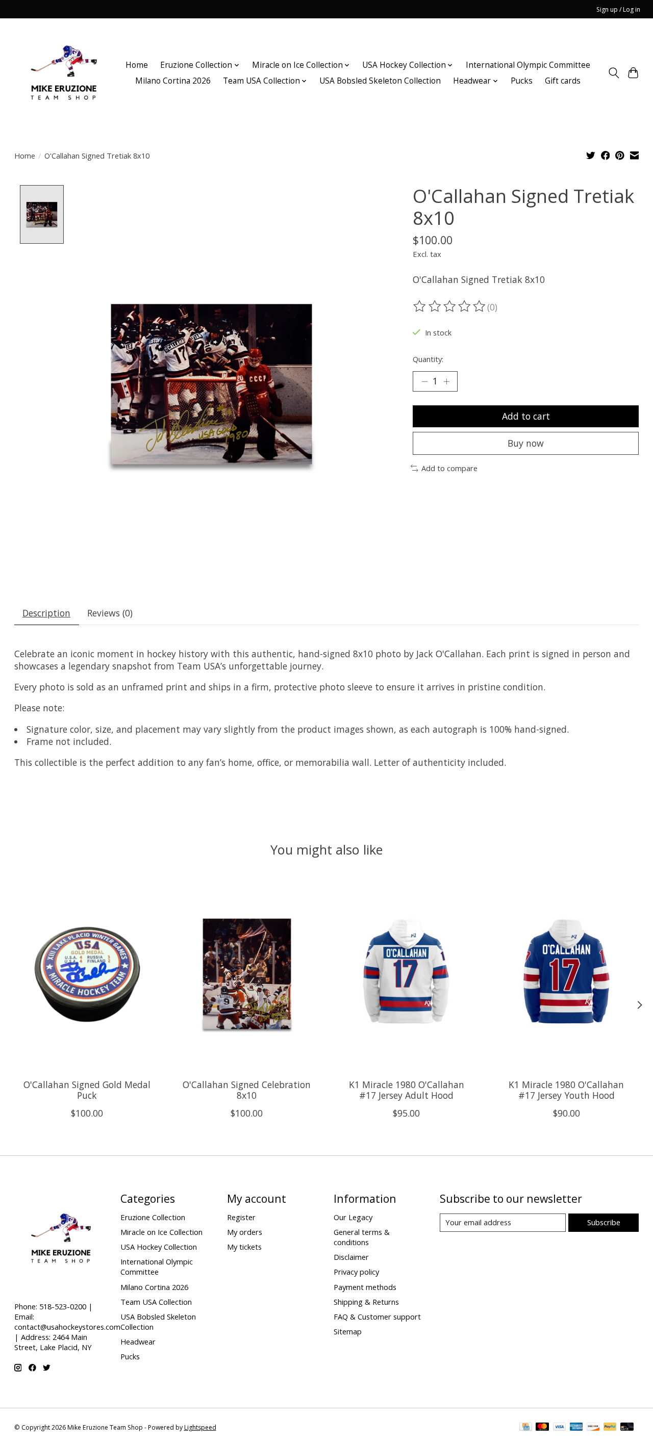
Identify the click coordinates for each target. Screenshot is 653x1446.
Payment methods (365, 1287)
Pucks (522, 80)
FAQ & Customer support (377, 1316)
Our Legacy (353, 1217)
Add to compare (449, 468)
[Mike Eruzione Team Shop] (63, 73)
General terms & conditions (362, 1237)
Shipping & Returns (366, 1302)
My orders (244, 1232)
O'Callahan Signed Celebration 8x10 (247, 1089)
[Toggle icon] (613, 73)
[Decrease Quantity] (424, 381)
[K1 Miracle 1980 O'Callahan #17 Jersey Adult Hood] (407, 974)
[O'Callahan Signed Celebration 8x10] (247, 974)
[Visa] (559, 1428)
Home (136, 65)
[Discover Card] (593, 1428)
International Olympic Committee (528, 65)
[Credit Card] (525, 1428)
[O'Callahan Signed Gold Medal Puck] (87, 974)
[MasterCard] (542, 1428)
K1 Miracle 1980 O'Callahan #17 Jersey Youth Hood (566, 1089)
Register (241, 1217)
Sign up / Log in (618, 9)
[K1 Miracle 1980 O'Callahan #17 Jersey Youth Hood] (566, 974)
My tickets (244, 1247)
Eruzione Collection (152, 1217)
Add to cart (526, 416)
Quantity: (428, 359)
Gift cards (563, 80)
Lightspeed (200, 1427)
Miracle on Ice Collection (161, 1232)
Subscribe (603, 1222)
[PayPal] (610, 1428)
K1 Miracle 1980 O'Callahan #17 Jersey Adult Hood (406, 1089)
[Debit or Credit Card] (627, 1428)
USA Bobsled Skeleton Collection (380, 80)
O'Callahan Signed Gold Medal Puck (86, 1089)
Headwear (138, 1341)
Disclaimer (351, 1257)
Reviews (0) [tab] (110, 613)
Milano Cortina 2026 (173, 80)
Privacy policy (356, 1272)
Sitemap (348, 1331)
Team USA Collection (156, 1302)
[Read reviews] (450, 306)
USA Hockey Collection (158, 1247)
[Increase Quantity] (446, 381)
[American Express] (576, 1428)
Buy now (526, 443)
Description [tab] (46, 613)
